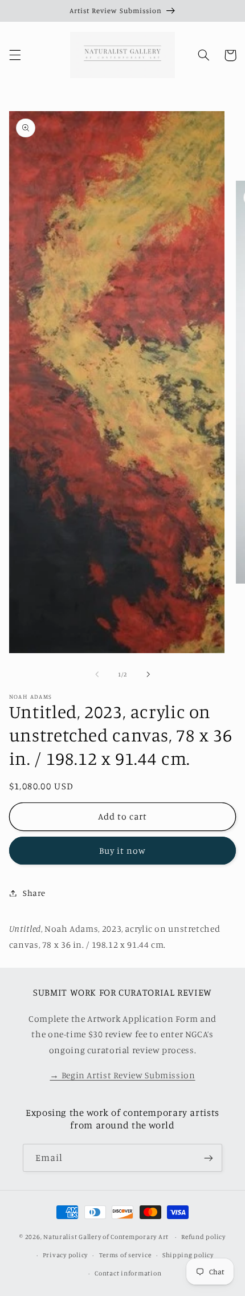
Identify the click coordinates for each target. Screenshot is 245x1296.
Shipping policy (188, 1255)
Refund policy (203, 1237)
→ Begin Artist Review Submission (122, 1075)
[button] (15, 55)
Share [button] (34, 893)
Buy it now (122, 850)
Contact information (128, 1273)
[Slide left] (96, 674)
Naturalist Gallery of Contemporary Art (106, 1237)
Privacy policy (65, 1255)
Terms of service (125, 1255)
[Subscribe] (208, 1158)
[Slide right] (148, 674)
